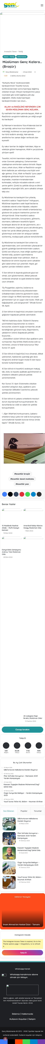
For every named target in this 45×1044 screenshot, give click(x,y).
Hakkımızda (27, 1014)
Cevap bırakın (22, 729)
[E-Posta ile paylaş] (39, 494)
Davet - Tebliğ (17, 51)
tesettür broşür (23, 474)
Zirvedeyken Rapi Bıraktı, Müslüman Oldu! (33, 717)
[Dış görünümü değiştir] (33, 6)
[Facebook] (4, 494)
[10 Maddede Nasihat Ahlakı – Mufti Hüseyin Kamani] (12, 516)
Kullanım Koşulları (18, 1019)
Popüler (24, 811)
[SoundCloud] (24, 1007)
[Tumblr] (16, 494)
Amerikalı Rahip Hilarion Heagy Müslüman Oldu (33, 527)
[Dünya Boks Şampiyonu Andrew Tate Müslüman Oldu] (12, 542)
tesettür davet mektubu (23, 479)
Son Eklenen (8, 811)
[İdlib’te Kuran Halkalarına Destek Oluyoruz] (9, 823)
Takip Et (23, 953)
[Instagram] (26, 1007)
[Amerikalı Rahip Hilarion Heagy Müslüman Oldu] (33, 516)
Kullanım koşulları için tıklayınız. (30, 1035)
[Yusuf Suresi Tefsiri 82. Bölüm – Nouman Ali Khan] (9, 882)
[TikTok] (32, 1007)
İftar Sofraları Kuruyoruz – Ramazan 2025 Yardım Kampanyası (28, 835)
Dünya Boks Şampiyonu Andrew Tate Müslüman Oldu (11, 552)
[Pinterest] (21, 494)
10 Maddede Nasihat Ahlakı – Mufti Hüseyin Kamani (10, 528)
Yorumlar (38, 811)
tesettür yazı (23, 484)
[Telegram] (33, 494)
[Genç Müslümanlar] (11, 5)
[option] (22, 914)
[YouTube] (18, 1007)
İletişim (32, 1019)
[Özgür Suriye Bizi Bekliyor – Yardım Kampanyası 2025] (9, 867)
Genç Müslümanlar (12, 72)
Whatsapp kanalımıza (20, 974)
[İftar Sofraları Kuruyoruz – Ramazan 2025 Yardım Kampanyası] (9, 838)
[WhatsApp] (27, 494)
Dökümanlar (21, 57)
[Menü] (42, 6)
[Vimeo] (21, 1007)
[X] (10, 494)
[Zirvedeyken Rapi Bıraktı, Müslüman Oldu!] (33, 625)
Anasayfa (7, 51)
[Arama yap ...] (38, 6)
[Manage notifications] (5, 1039)
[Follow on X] (19, 72)
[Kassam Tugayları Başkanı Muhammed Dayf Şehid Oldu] (9, 853)
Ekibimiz (16, 1014)
